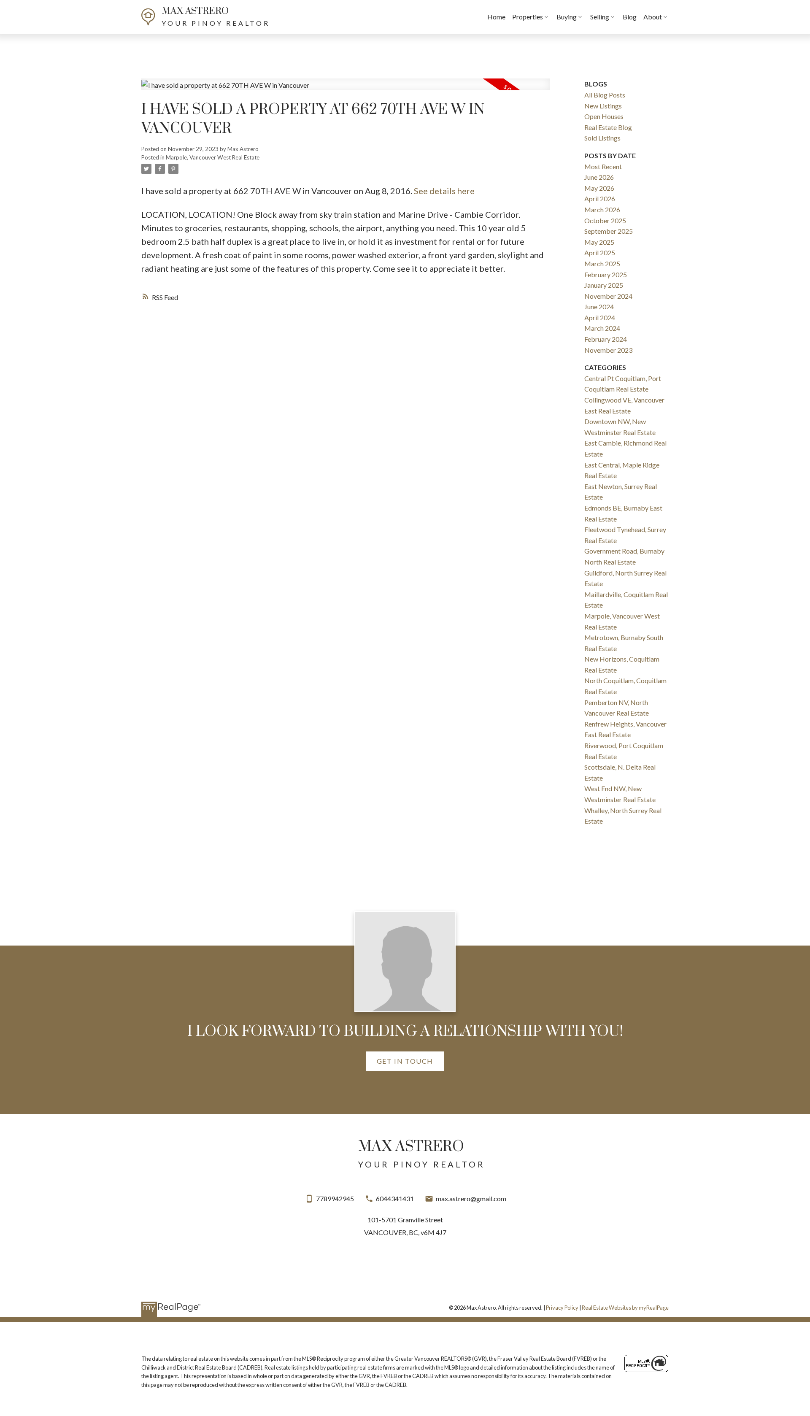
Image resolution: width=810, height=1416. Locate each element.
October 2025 (605, 220)
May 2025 (599, 242)
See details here (444, 191)
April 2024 (599, 317)
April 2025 (599, 253)
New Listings (603, 106)
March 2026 (602, 209)
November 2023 (608, 350)
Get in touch (405, 1061)
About (652, 17)
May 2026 (599, 188)
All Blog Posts (604, 95)
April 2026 (599, 199)
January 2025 (603, 285)
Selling (599, 17)
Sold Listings (602, 138)
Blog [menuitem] (630, 17)
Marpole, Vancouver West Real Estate (212, 157)
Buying (566, 17)
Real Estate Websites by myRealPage (625, 1307)
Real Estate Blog (608, 127)
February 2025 (605, 274)
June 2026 (599, 177)
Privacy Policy (562, 1307)
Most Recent (603, 166)
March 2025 (602, 263)
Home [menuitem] (496, 17)
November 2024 (608, 296)
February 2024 (605, 339)
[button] (405, 1061)
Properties (527, 17)
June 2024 (599, 307)
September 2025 (608, 231)
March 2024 (602, 328)
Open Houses (604, 116)
